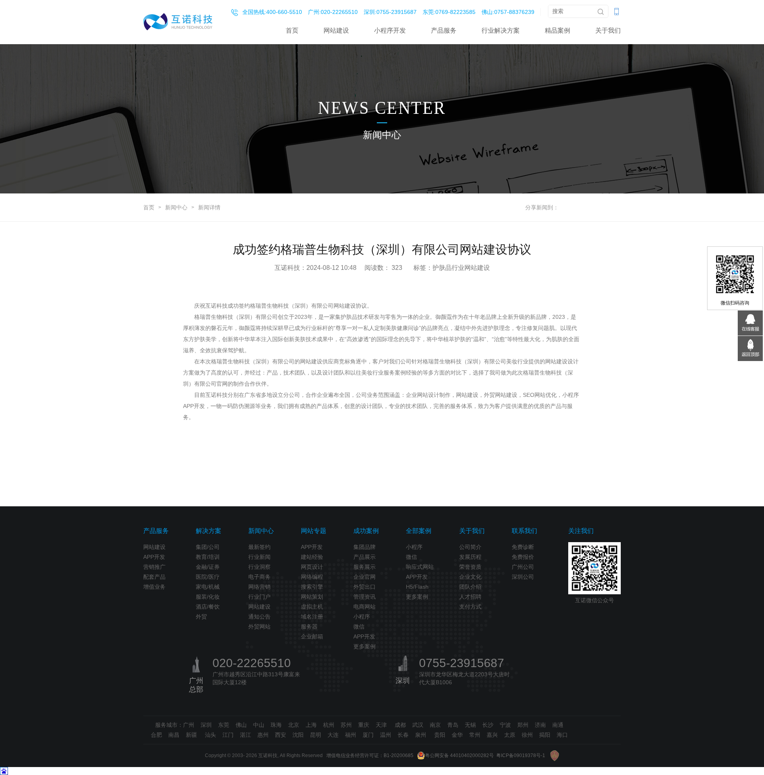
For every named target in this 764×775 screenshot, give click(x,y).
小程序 (361, 616)
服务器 (309, 626)
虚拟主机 (312, 606)
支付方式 (470, 606)
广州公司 (523, 567)
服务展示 (364, 567)
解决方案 (208, 530)
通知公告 (259, 616)
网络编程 (312, 577)
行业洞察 (259, 567)
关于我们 (608, 30)
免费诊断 (523, 547)
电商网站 (364, 606)
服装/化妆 (208, 596)
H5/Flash (417, 587)
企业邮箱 (312, 636)
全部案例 (418, 530)
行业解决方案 (500, 30)
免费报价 (523, 557)
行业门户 (259, 596)
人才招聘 (470, 596)
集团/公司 (208, 547)
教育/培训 (208, 557)
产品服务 (443, 30)
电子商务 (259, 577)
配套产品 (154, 577)
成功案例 (366, 530)
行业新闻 (259, 557)
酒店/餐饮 (208, 606)
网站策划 (312, 596)
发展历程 (470, 557)
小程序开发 (390, 30)
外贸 (201, 616)
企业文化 (470, 577)
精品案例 (557, 30)
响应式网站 (420, 567)
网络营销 (259, 587)
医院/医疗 (208, 577)
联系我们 (524, 530)
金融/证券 (208, 567)
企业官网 (364, 577)
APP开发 (154, 557)
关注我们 (581, 530)
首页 (292, 30)
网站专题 (313, 530)
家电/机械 (208, 587)
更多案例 (364, 646)
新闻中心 (176, 207)
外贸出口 (364, 587)
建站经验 (312, 557)
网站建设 (336, 30)
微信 (358, 626)
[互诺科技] (177, 21)
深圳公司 (523, 577)
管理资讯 (364, 596)
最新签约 (259, 547)
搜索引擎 (312, 587)
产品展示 (364, 557)
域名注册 (312, 616)
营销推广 (154, 567)
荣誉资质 (470, 567)
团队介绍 (470, 587)
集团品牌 (364, 547)
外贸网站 (259, 626)
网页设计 (312, 567)
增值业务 (154, 587)
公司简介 (470, 547)
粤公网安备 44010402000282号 (459, 755)
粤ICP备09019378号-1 (520, 755)
